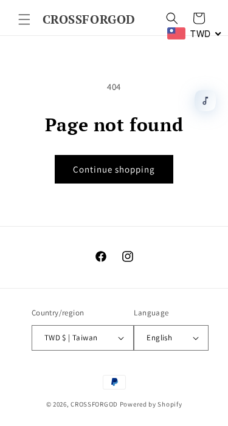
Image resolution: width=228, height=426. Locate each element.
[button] (24, 19)
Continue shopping (114, 169)
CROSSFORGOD (94, 404)
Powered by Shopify (151, 404)
